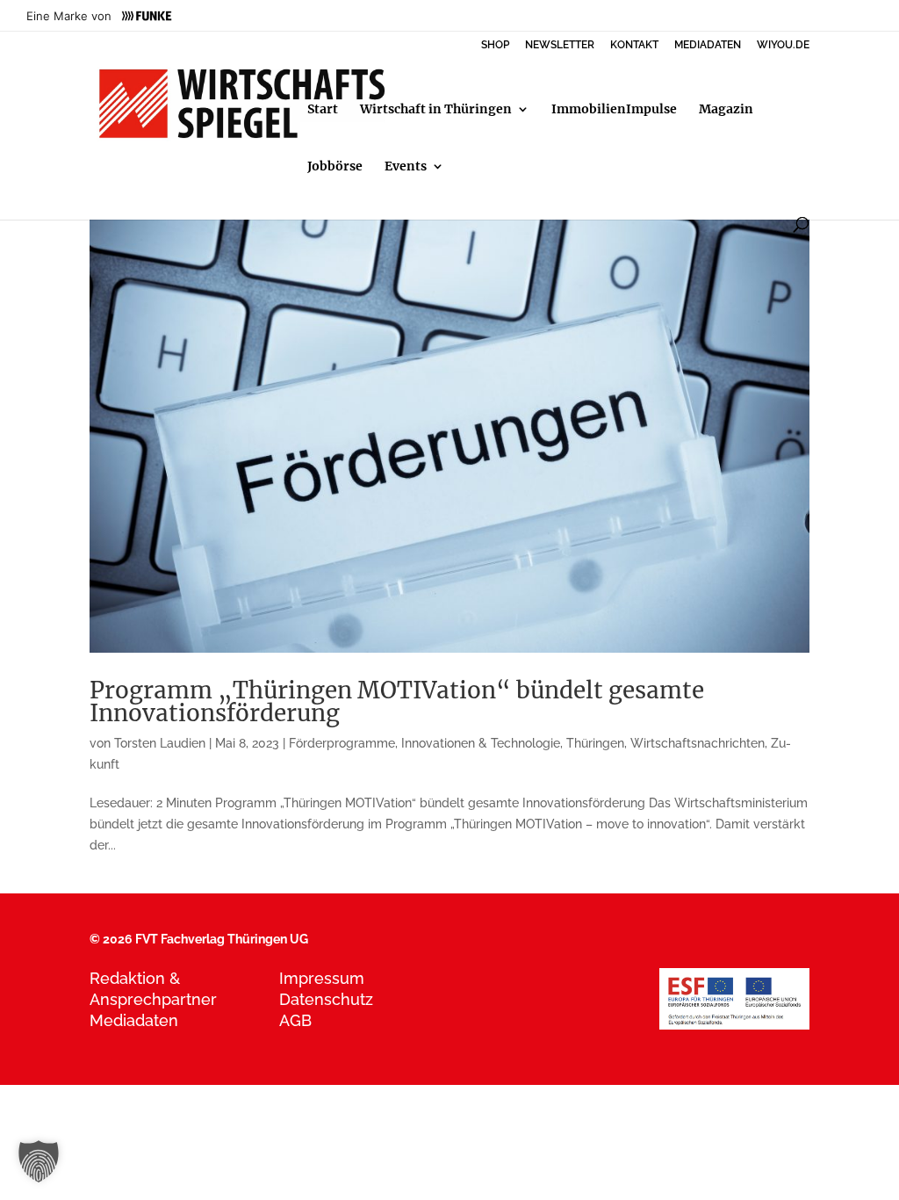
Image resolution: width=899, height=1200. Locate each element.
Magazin (726, 110)
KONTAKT (634, 45)
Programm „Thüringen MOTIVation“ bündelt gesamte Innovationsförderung (397, 701)
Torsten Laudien (159, 743)
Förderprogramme (342, 743)
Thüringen (595, 743)
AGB (295, 1020)
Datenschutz (326, 999)
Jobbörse (335, 167)
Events (406, 167)
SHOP (495, 45)
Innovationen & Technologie (480, 743)
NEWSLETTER (559, 45)
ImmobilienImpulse (614, 110)
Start (322, 110)
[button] (38, 1161)
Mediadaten (134, 1020)
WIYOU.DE (783, 45)
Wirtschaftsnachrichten (697, 743)
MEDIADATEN (707, 45)
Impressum (321, 978)
